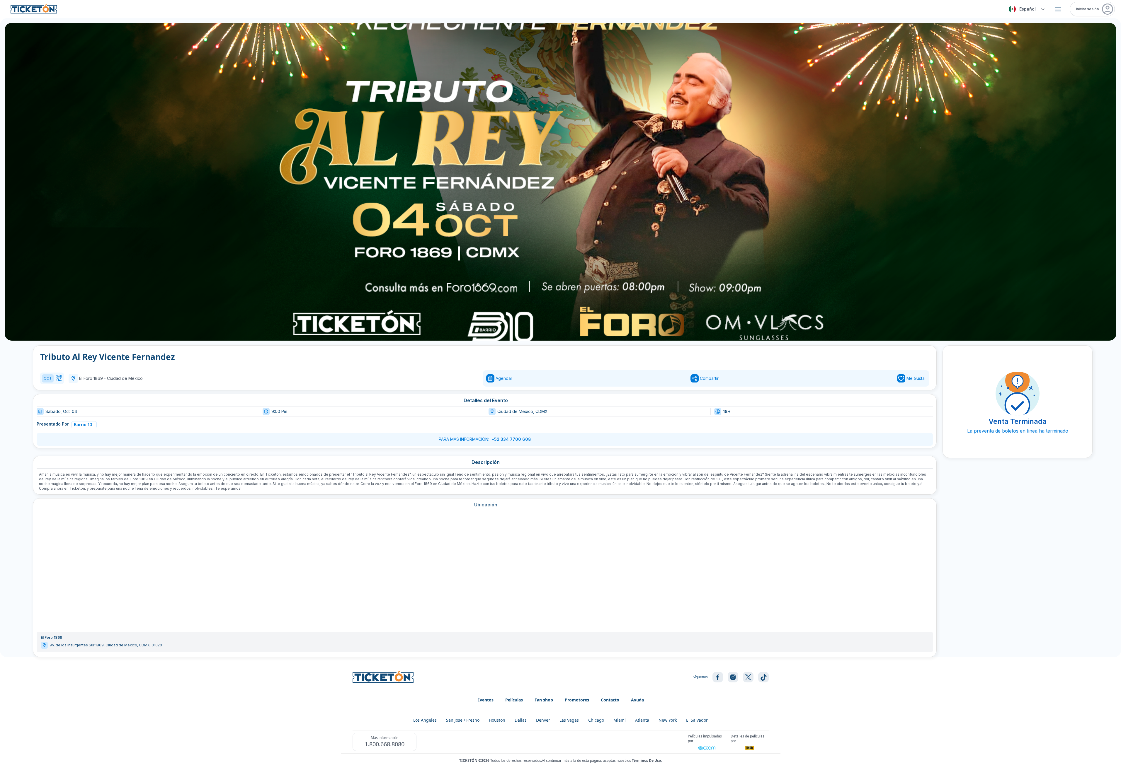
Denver (543, 720)
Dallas (521, 720)
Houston (497, 720)
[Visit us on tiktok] (763, 677)
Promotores (577, 700)
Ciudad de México (125, 378)
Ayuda (637, 700)
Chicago (596, 720)
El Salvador (697, 720)
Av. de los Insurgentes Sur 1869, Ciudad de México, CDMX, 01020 (106, 645)
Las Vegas (569, 720)
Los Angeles (425, 720)
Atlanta (642, 720)
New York (668, 720)
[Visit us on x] (748, 677)
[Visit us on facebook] (717, 677)
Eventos (485, 700)
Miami (619, 720)
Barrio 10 (83, 424)
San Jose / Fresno (462, 720)
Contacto (610, 700)
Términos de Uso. (647, 760)
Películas (514, 700)
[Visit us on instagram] (733, 677)
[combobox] (1025, 9)
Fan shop (544, 700)
